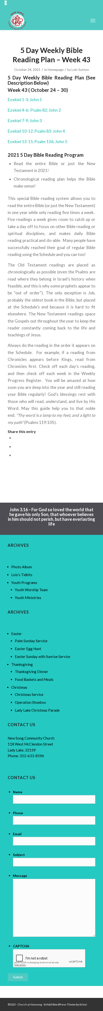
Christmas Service (29, 694)
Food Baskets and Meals (34, 679)
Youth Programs (24, 582)
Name (17, 792)
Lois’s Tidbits (21, 575)
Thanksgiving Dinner (31, 671)
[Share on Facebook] (15, 437)
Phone (18, 813)
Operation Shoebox (30, 702)
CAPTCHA (21, 946)
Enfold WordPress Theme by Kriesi (65, 1004)
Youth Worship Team (31, 590)
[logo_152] (43, 20)
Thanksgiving (22, 664)
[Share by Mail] (15, 455)
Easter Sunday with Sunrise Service (42, 656)
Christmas (19, 687)
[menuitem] (82, 20)
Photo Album (21, 567)
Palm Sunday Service (31, 641)
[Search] (82, 20)
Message (20, 876)
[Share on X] (15, 446)
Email (17, 834)
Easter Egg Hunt (28, 648)
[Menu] (92, 20)
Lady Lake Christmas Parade (37, 710)
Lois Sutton (80, 70)
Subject (19, 855)
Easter (16, 633)
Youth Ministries (28, 597)
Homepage (55, 70)
